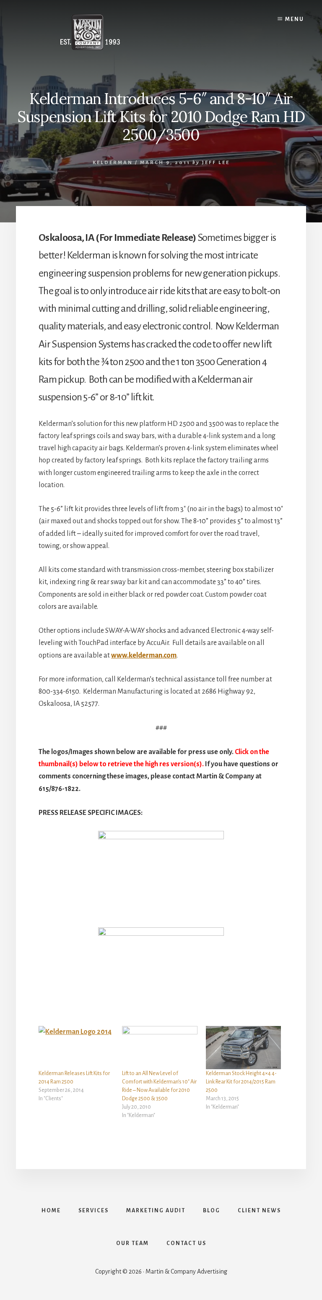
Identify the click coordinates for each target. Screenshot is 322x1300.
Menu (294, 19)
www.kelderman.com (144, 655)
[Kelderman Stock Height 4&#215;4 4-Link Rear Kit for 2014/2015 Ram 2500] (243, 1047)
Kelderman (113, 162)
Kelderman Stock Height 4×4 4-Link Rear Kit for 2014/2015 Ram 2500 (241, 1081)
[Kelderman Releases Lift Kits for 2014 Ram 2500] (76, 1047)
